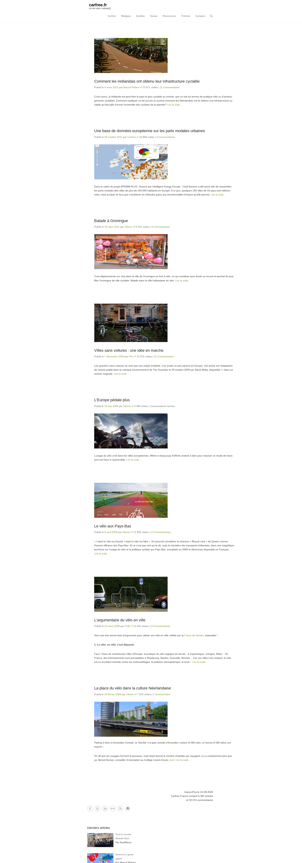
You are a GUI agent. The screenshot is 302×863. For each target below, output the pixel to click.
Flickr (113, 808)
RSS (120, 808)
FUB (127, 626)
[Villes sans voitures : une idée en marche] (164, 323)
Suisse (153, 16)
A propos (200, 16)
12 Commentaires (160, 532)
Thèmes (185, 16)
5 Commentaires (166, 137)
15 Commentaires (164, 356)
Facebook (90, 808)
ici (222, 369)
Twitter (97, 808)
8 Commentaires (161, 226)
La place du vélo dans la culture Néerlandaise (132, 688)
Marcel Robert (131, 87)
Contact (128, 808)
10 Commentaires (160, 626)
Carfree (112, 16)
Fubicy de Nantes (194, 635)
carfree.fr (98, 4)
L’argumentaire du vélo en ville (119, 620)
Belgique (126, 16)
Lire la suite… (174, 104)
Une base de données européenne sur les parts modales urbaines (149, 131)
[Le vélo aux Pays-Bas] (164, 500)
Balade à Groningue (111, 221)
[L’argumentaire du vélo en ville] (164, 594)
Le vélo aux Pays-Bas (112, 526)
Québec (140, 16)
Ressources (169, 16)
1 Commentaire (161, 694)
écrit (172, 760)
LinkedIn (105, 808)
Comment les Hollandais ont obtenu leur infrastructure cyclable (147, 81)
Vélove (128, 226)
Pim (131, 356)
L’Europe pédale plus (112, 400)
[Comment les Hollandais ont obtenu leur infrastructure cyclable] (164, 55)
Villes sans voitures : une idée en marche (128, 350)
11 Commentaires (169, 87)
